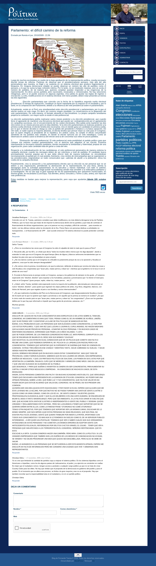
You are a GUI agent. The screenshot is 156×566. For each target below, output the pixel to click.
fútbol (117, 129)
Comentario (18, 493)
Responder (16, 237)
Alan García (121, 105)
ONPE (118, 136)
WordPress (78, 561)
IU (135, 129)
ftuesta (25, 35)
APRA (138, 105)
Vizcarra (133, 156)
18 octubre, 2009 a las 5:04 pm (41, 217)
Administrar (125, 58)
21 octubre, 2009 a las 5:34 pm (41, 242)
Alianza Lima (131, 105)
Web (15, 516)
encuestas (120, 123)
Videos (122, 53)
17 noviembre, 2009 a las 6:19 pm (38, 458)
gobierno (123, 129)
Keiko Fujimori (123, 131)
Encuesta (136, 120)
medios (139, 134)
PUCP (119, 145)
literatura (133, 134)
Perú (130, 143)
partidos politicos (128, 140)
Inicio (122, 28)
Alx (93, 561)
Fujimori (125, 125)
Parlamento (128, 136)
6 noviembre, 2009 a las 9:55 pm (37, 313)
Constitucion (135, 111)
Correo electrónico (68, 509)
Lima (128, 134)
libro (123, 134)
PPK (134, 143)
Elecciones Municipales (130, 118)
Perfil (122, 33)
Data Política (125, 48)
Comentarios (21, 210)
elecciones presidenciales (123, 120)
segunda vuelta (129, 151)
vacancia (127, 156)
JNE (139, 128)
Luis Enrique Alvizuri (20, 242)
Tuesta (120, 155)
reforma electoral (131, 145)
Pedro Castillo (122, 143)
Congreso (123, 110)
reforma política (125, 148)
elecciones (124, 115)
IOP (133, 129)
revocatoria (120, 151)
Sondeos (123, 38)
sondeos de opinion (130, 153)
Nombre (17, 509)
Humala (129, 129)
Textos (123, 43)
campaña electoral (123, 108)
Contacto (124, 62)
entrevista (129, 123)
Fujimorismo (135, 126)
